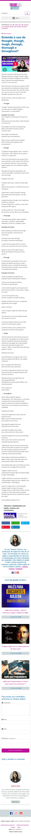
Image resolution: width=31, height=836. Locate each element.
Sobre (18, 827)
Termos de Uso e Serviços (7, 825)
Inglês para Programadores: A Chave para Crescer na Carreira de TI (15, 683)
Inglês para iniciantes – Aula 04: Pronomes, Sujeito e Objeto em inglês (15, 611)
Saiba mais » (15, 802)
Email (5, 729)
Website (19, 569)
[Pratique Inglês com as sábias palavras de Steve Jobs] (15, 634)
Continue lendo (15, 617)
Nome (5, 719)
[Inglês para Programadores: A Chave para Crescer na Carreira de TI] (15, 669)
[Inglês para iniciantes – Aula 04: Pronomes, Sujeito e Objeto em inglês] (15, 595)
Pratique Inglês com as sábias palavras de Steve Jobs (15, 648)
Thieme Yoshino (7, 33)
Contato (13, 827)
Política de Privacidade (23, 825)
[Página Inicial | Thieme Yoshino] (15, 6)
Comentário (6, 703)
